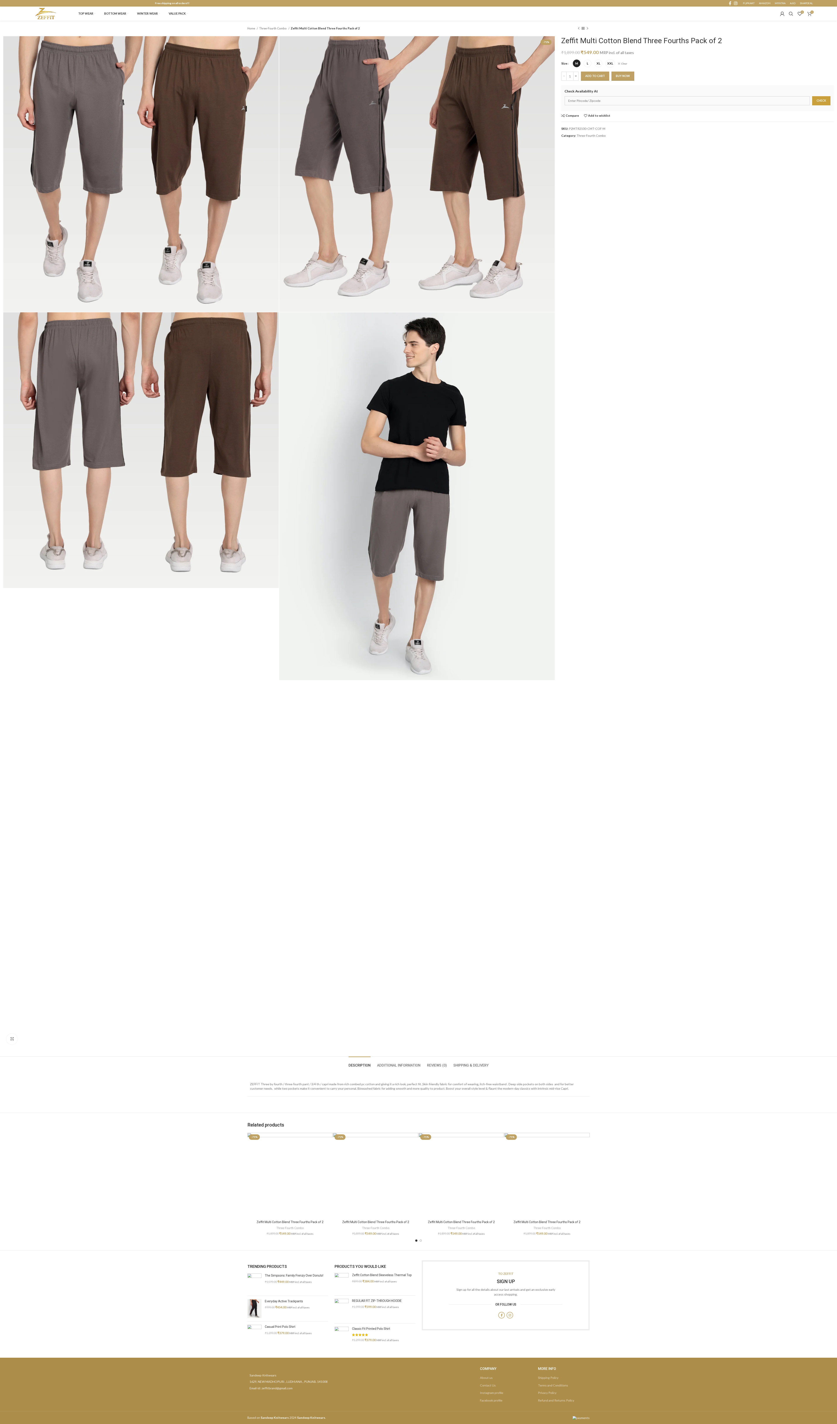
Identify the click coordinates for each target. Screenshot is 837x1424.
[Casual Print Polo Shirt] (254, 1334)
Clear (624, 63)
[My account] (782, 13)
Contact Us (488, 1385)
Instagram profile (491, 1393)
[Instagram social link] (736, 3)
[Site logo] (45, 13)
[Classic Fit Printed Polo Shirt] (342, 1336)
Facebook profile (491, 1400)
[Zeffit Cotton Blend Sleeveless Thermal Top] (342, 1282)
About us (486, 1378)
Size (564, 63)
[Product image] (290, 1175)
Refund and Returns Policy (556, 1400)
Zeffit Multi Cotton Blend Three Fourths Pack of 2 (290, 1222)
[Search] (791, 13)
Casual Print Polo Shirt (280, 1326)
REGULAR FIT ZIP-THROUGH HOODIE (377, 1301)
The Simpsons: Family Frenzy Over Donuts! (294, 1275)
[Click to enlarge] (12, 1039)
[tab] (360, 1063)
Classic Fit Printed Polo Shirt (371, 1328)
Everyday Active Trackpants (284, 1301)
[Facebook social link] (730, 3)
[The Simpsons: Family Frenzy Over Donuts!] (254, 1283)
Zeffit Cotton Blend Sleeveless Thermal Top (382, 1275)
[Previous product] (579, 28)
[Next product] (587, 28)
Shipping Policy (548, 1378)
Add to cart (595, 76)
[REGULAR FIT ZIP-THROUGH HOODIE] (342, 1309)
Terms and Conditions (553, 1385)
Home (251, 28)
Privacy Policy (547, 1393)
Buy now (623, 76)
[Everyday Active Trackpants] (254, 1308)
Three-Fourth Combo (273, 28)
